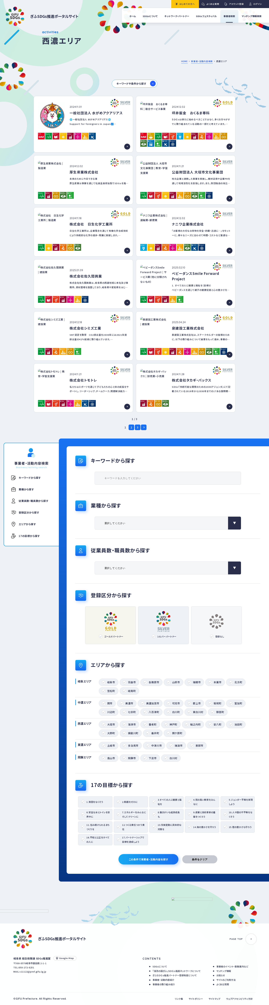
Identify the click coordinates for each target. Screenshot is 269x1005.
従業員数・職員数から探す (33, 501)
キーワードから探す (30, 478)
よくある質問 (222, 984)
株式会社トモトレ (83, 380)
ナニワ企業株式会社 (188, 224)
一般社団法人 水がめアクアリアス (96, 112)
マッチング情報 (223, 971)
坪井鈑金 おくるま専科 (191, 112)
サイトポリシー (196, 998)
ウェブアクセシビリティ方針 (239, 998)
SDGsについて (160, 966)
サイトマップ (214, 998)
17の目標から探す (29, 536)
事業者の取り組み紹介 (164, 984)
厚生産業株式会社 (84, 172)
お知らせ (220, 975)
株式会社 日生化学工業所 (91, 224)
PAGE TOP (236, 939)
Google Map (66, 958)
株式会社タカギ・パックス (191, 380)
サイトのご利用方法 (226, 979)
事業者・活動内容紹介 (163, 979)
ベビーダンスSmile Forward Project (195, 276)
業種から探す (26, 489)
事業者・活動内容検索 (202, 61)
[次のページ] (143, 427)
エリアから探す (27, 524)
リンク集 (179, 998)
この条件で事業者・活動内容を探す (148, 859)
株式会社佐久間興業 (86, 276)
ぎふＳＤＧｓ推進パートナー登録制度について (175, 975)
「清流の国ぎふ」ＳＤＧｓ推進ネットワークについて (177, 971)
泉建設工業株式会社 (188, 328)
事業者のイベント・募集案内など (232, 966)
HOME (184, 61)
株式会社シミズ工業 (85, 328)
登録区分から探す (29, 512)
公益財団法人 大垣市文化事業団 (197, 172)
